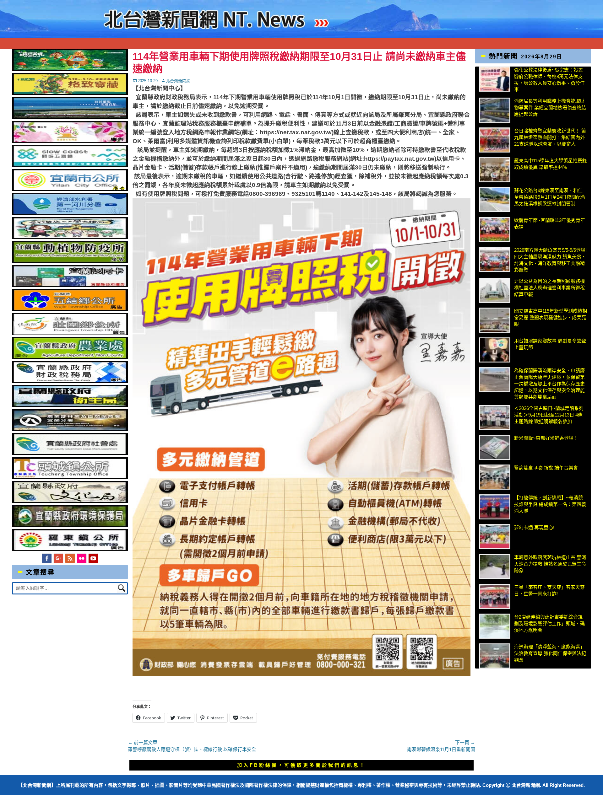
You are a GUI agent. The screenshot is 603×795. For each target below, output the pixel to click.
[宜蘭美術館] (70, 117)
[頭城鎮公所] (70, 477)
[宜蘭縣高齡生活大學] (70, 237)
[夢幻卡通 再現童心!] (494, 536)
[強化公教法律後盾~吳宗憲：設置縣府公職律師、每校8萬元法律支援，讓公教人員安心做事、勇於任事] (494, 79)
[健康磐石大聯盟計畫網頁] (70, 141)
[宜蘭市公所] (70, 189)
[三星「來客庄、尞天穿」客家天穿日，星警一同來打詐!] (494, 596)
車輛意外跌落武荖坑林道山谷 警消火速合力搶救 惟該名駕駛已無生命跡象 (550, 564)
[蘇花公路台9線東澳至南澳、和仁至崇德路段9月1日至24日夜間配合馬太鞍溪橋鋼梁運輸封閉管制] (494, 199)
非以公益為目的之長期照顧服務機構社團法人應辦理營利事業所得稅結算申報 (549, 287)
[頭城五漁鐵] (70, 165)
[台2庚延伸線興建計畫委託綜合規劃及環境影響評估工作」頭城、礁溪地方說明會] (494, 626)
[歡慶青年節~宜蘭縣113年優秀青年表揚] (494, 229)
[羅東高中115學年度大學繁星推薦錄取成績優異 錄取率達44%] (494, 169)
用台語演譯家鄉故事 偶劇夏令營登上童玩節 (550, 344)
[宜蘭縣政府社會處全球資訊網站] (70, 453)
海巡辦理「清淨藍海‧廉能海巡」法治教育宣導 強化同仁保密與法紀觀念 (550, 653)
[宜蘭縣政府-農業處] (70, 357)
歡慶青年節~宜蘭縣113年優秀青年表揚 (549, 223)
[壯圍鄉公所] (70, 333)
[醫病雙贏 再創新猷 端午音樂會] (494, 477)
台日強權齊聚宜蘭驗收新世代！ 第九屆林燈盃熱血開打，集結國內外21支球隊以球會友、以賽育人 (550, 137)
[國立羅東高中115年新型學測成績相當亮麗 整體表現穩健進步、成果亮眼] (494, 320)
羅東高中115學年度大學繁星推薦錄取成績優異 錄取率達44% (550, 164)
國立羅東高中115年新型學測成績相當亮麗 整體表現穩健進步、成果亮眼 (550, 317)
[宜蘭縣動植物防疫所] (70, 261)
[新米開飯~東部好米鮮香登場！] (494, 447)
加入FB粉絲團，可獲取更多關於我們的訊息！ (301, 765)
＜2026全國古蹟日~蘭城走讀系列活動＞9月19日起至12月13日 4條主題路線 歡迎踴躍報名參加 (549, 415)
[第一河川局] (70, 213)
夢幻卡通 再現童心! (534, 527)
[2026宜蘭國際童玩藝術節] (70, 69)
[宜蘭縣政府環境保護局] (70, 525)
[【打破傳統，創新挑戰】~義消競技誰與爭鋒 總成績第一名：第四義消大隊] (494, 506)
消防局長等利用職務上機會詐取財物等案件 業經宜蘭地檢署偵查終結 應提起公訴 (550, 107)
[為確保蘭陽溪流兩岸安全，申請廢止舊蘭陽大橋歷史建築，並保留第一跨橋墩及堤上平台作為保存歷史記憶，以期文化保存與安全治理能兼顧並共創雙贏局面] (494, 379)
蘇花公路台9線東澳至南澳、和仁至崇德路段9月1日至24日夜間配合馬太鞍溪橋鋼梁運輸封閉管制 (549, 197)
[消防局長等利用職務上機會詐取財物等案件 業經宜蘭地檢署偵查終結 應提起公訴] (494, 110)
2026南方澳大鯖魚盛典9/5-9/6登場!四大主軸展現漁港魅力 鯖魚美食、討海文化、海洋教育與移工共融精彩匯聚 (550, 259)
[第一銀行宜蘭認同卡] (70, 285)
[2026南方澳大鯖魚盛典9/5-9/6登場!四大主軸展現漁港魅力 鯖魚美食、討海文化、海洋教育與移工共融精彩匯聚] (494, 259)
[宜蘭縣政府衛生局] (70, 405)
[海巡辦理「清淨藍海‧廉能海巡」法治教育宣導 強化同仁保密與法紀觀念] (494, 656)
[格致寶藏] (70, 93)
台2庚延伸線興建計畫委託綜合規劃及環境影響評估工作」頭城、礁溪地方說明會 (549, 623)
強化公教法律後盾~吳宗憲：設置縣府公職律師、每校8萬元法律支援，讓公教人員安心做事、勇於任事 (549, 79)
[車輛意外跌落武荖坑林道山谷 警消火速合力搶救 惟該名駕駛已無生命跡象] (494, 566)
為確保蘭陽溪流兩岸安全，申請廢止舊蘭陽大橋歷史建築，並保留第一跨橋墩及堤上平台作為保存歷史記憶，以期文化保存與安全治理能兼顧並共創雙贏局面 (549, 384)
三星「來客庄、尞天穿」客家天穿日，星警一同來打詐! (549, 590)
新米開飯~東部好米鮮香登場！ (546, 438)
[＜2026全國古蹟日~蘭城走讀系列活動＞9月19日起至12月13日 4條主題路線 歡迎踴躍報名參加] (494, 417)
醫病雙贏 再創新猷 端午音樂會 (546, 467)
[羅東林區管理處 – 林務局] (70, 429)
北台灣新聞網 (178, 80)
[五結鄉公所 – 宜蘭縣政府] (70, 309)
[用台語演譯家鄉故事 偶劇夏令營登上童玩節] (494, 350)
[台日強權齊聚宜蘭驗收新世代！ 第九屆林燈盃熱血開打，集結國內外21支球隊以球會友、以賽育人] (494, 140)
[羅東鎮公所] (70, 549)
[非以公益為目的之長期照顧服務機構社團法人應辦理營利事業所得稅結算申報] (494, 290)
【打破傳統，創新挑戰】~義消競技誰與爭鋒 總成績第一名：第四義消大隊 (550, 504)
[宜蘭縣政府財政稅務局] (70, 381)
